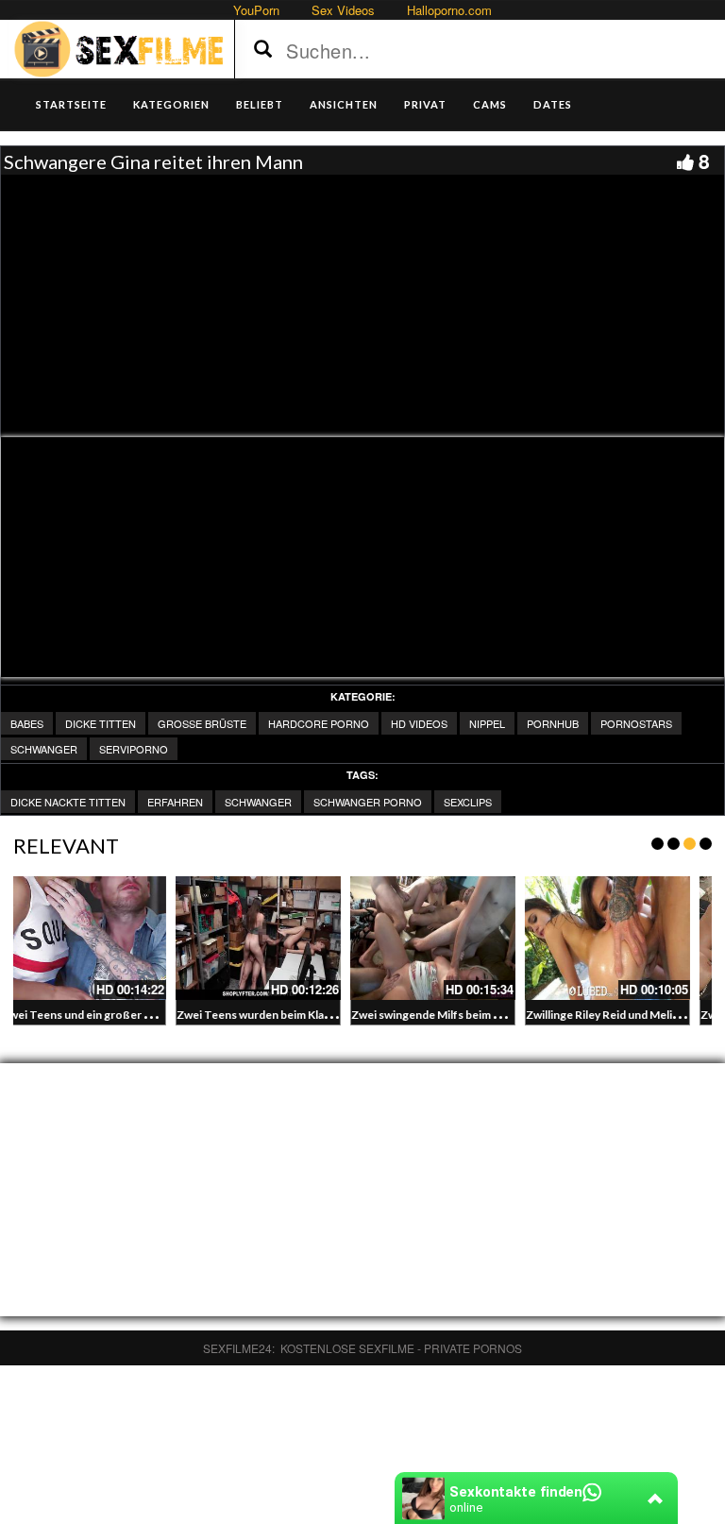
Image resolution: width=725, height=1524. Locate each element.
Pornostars (636, 723)
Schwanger (43, 748)
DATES (552, 104)
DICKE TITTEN (100, 723)
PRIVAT (425, 104)
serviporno (133, 748)
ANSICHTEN (344, 104)
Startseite (71, 104)
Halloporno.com (449, 10)
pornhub (553, 723)
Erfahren (175, 801)
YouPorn (256, 10)
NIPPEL (487, 723)
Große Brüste (202, 723)
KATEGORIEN (171, 104)
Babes (26, 723)
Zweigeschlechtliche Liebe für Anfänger (505, 1015)
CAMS (490, 104)
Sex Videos (343, 10)
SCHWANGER (258, 801)
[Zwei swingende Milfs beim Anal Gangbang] (133, 938)
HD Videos (419, 723)
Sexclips (468, 801)
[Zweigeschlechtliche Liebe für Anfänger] (482, 938)
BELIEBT (259, 104)
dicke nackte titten (68, 801)
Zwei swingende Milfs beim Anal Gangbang (162, 1015)
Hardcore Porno (318, 723)
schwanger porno (367, 801)
